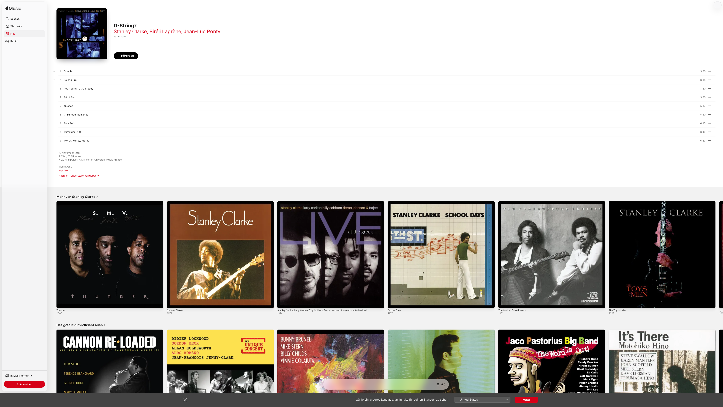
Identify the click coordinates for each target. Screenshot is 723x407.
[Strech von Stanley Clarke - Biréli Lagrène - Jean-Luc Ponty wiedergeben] (60, 71)
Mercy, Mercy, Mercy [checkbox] (76, 140)
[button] (24, 18)
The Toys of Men (619, 202)
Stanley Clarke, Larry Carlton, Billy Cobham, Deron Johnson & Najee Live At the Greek (327, 202)
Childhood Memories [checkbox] (76, 114)
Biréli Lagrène (165, 31)
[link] (77, 197)
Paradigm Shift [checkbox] (72, 131)
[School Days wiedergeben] (392, 303)
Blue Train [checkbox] (70, 123)
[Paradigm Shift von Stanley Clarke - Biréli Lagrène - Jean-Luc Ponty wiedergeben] (60, 132)
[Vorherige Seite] (52, 254)
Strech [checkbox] (68, 71)
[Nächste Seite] (719, 254)
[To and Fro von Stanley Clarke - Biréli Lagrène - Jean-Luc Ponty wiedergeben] (60, 80)
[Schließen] (185, 399)
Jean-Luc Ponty (202, 31)
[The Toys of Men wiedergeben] (613, 303)
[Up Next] (437, 384)
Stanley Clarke (130, 31)
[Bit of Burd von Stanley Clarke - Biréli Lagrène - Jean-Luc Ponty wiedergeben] (60, 97)
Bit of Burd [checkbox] (70, 97)
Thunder (61, 202)
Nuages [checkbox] (68, 105)
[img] (13, 8)
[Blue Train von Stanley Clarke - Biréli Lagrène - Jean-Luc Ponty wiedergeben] (60, 123)
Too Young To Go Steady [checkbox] (78, 88)
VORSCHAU (700, 71)
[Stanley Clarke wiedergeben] (172, 303)
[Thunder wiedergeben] (61, 303)
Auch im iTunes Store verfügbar (77, 175)
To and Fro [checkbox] (70, 79)
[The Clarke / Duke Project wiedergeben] (503, 303)
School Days (395, 202)
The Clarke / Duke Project (513, 202)
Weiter (526, 399)
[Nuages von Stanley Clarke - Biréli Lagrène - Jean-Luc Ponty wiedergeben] (60, 106)
